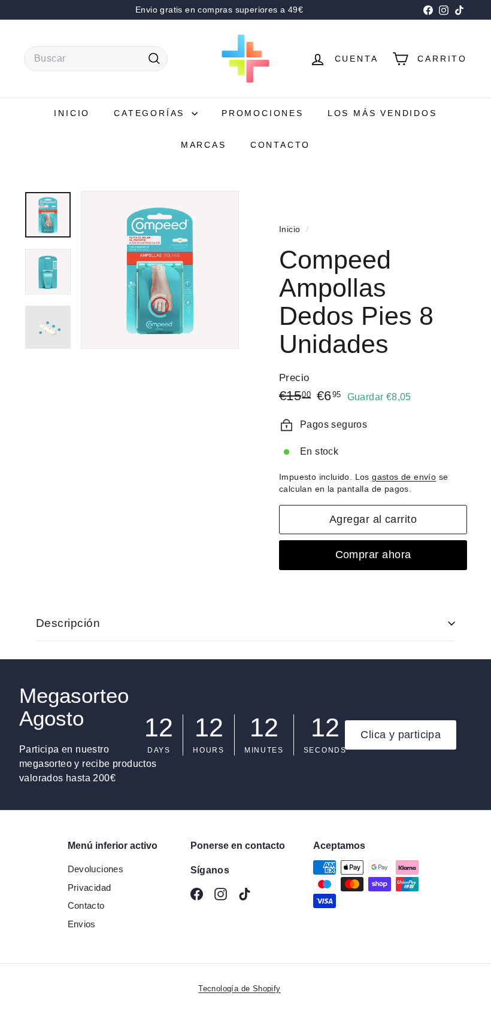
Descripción (68, 623)
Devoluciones (96, 869)
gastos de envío (404, 477)
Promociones (263, 113)
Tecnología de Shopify (239, 988)
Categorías (151, 113)
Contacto (280, 145)
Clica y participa (400, 735)
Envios (82, 924)
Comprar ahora (373, 555)
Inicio (72, 113)
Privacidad (89, 887)
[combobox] (96, 58)
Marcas (203, 145)
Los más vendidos (382, 113)
